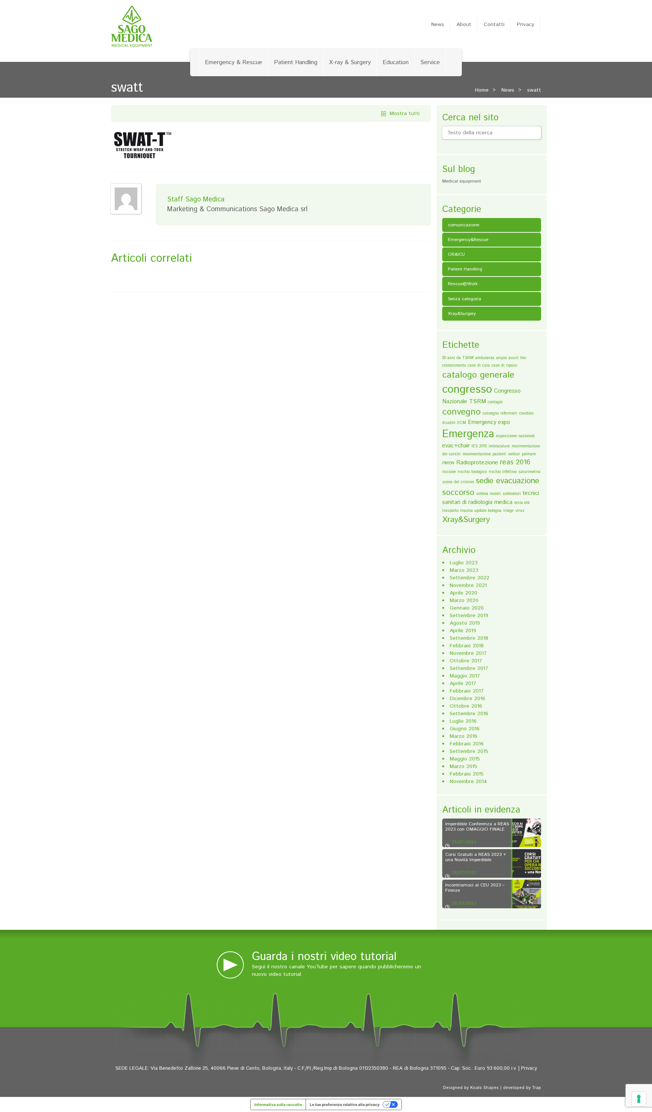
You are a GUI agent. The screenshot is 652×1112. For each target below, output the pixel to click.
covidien (526, 413)
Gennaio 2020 (467, 608)
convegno (461, 411)
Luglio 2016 (463, 721)
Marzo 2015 (463, 766)
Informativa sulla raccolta (278, 1104)
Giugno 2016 (465, 729)
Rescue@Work (463, 284)
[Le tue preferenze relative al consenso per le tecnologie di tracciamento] (639, 1099)
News (437, 24)
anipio (501, 358)
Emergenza (468, 434)
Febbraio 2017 (467, 691)
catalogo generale (478, 375)
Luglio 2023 (464, 563)
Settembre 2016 (469, 713)
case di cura (479, 365)
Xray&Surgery (462, 313)
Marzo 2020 (464, 600)
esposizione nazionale (515, 436)
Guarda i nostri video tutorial (324, 957)
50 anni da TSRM (458, 358)
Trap (536, 1088)
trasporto (450, 511)
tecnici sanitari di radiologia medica (490, 498)
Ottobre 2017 (466, 661)
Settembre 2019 (469, 615)
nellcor (514, 454)
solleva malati (488, 494)
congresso (467, 389)
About (464, 24)
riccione (449, 472)
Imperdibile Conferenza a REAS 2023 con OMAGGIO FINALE (477, 826)
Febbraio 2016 (467, 744)
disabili (448, 423)
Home (482, 90)
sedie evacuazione (507, 481)
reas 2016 (515, 462)
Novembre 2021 (468, 585)
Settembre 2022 (469, 578)
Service (430, 62)
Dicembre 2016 (467, 698)
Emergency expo (489, 422)
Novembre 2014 (468, 781)
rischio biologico (472, 472)
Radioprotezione (477, 462)
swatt (534, 90)
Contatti (494, 24)
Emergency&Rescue (468, 240)
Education (396, 62)
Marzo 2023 (464, 570)
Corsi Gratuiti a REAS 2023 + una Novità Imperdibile (475, 857)
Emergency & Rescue (233, 62)
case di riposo (504, 365)
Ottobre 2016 (466, 706)
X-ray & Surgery (350, 62)
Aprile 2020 (463, 593)
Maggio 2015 (465, 759)
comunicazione (463, 225)
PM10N (448, 463)
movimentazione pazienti (484, 454)
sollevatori (512, 494)
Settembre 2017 (469, 668)
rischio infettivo (503, 472)
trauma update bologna (480, 511)
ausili (513, 358)
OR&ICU (456, 254)
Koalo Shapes (484, 1088)
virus (519, 511)
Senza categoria (464, 299)
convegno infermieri (500, 413)
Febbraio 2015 (467, 774)
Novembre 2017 (468, 653)
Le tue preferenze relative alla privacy (345, 1104)
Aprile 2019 (463, 630)
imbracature (499, 446)
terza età (522, 503)
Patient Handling (295, 62)
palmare (529, 454)
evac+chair (456, 445)
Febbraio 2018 (467, 646)
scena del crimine (458, 482)
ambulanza (484, 358)
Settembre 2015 (469, 751)
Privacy (525, 24)
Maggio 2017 (465, 676)
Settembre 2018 (469, 638)
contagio (495, 402)
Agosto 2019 (465, 623)
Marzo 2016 (463, 736)
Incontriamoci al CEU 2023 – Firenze (474, 887)
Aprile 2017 (463, 683)
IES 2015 (479, 446)
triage (508, 511)
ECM (461, 423)
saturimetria (529, 472)
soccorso (458, 492)
